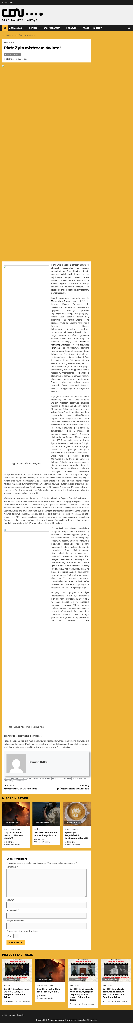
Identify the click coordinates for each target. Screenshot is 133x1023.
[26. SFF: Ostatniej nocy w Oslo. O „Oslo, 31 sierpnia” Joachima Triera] (17, 970)
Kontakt (97, 28)
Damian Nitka (22, 59)
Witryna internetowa (15, 920)
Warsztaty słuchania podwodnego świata (45, 834)
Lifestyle (71, 28)
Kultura (33, 28)
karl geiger (67, 778)
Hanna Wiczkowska (13, 844)
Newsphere (71, 1020)
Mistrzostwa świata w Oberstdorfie (20, 787)
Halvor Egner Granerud (42, 778)
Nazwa (10, 900)
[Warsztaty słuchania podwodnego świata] (46, 814)
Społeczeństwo (52, 28)
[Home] (5, 28)
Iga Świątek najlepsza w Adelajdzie (72, 787)
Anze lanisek (14, 778)
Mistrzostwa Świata (80, 778)
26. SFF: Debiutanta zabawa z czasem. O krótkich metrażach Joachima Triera (114, 993)
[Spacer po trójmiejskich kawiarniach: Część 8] (77, 814)
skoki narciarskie (20, 781)
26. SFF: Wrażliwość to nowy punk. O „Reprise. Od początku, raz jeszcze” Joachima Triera (82, 994)
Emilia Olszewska (73, 844)
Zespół (12, 1015)
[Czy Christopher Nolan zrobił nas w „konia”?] (16, 814)
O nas (4, 1015)
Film (12, 829)
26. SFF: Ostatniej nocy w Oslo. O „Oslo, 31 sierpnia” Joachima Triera (16, 993)
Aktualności (15, 28)
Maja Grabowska (24, 1002)
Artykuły (7, 43)
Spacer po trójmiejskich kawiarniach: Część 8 (76, 835)
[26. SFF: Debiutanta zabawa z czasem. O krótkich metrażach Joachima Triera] (116, 970)
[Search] (129, 28)
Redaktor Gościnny (43, 842)
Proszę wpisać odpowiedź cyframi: (22, 931)
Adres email (12, 910)
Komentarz (12, 867)
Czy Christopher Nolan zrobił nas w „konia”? (13, 835)
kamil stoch (56, 778)
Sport (86, 28)
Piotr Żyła (8, 781)
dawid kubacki (26, 778)
